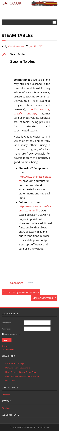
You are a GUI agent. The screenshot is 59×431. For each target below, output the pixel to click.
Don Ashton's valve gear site (17, 367)
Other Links (10, 380)
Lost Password (8, 349)
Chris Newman (16, 46)
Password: (6, 328)
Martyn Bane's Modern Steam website (22, 376)
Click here (6, 394)
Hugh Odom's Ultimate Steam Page (20, 372)
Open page (16, 283)
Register (5, 346)
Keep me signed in (12, 334)
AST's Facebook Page (14, 363)
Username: (6, 322)
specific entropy (38, 109)
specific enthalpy (25, 113)
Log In (6, 340)
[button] (29, 54)
